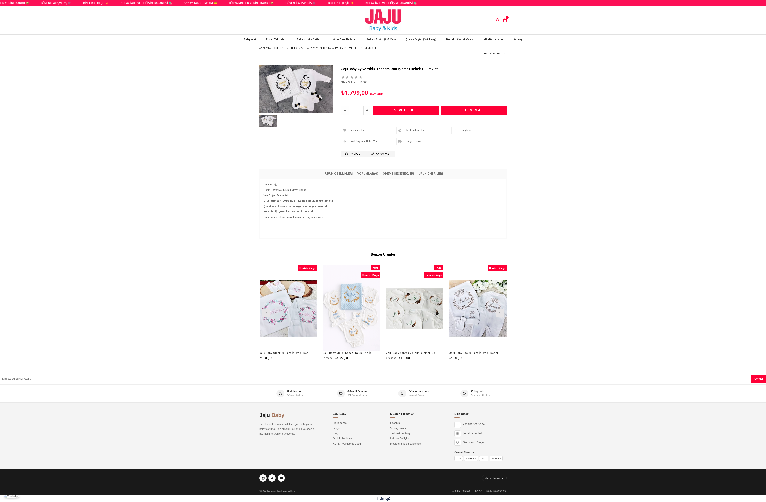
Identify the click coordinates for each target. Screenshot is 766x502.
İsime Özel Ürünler (344, 39)
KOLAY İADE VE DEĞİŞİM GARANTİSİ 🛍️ (135, 3)
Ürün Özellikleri (339, 173)
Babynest (250, 39)
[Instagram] (263, 478)
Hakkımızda (340, 423)
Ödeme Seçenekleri (398, 173)
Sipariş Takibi (398, 428)
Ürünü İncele (301, 312)
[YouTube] (281, 478)
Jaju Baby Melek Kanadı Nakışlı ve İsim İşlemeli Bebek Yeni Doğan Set (349, 352)
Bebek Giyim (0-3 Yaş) (381, 39)
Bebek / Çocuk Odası (460, 39)
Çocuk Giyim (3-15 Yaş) (421, 39)
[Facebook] (272, 478)
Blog (335, 433)
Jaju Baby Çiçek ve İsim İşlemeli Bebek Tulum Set (286, 352)
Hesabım (395, 423)
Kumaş (517, 39)
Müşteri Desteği (494, 478)
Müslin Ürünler (494, 39)
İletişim (337, 428)
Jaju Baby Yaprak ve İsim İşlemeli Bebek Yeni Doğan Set (412, 352)
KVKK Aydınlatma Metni (347, 443)
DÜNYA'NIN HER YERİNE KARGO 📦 (240, 3)
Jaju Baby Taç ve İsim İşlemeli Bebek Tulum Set (475, 352)
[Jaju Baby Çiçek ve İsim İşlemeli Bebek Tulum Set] (288, 308)
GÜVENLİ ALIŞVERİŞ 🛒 (45, 3)
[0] (505, 20)
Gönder (758, 378)
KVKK (478, 490)
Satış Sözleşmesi (496, 490)
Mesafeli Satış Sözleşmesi (405, 443)
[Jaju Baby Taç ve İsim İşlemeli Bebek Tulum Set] (478, 308)
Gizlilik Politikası (342, 438)
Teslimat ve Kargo (400, 433)
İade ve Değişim (399, 438)
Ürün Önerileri (431, 173)
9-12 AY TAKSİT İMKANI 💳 (189, 3)
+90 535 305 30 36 (474, 424)
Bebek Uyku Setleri (309, 39)
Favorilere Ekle (288, 312)
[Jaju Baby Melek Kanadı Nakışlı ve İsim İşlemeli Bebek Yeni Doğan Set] (351, 308)
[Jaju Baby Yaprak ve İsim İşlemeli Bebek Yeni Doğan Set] (415, 308)
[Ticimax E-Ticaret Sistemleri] (383, 499)
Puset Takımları (276, 39)
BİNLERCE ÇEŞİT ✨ (85, 3)
